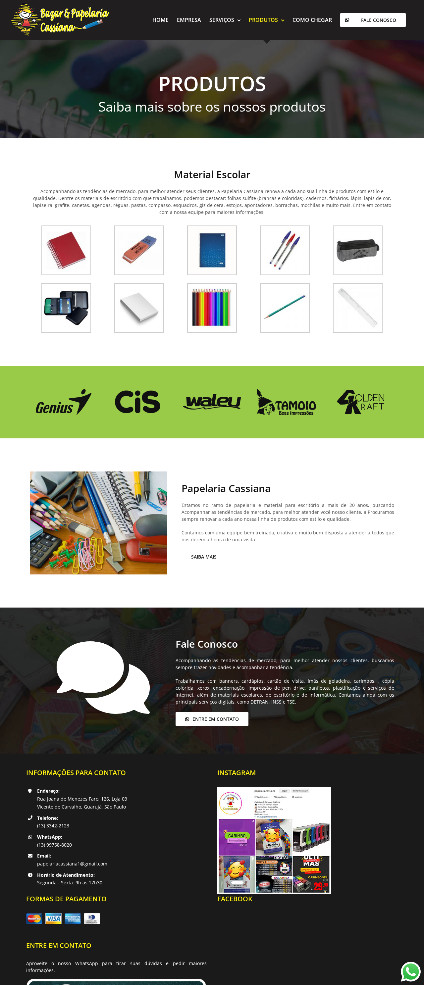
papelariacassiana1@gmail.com (72, 864)
